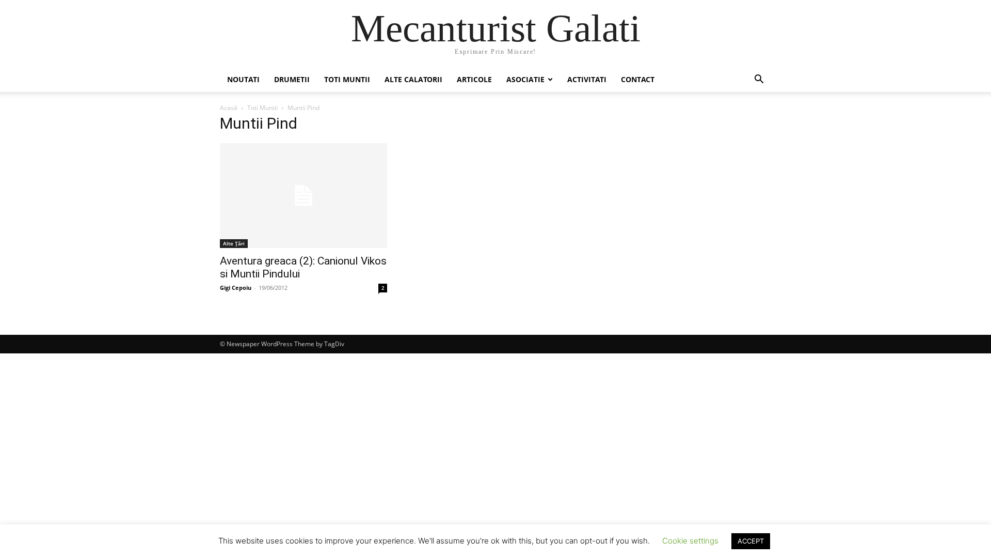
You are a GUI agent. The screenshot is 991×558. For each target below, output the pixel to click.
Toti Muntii (347, 79)
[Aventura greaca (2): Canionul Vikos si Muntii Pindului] (303, 195)
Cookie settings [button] (690, 541)
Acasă (228, 107)
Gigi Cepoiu (235, 287)
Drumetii (292, 79)
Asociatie (525, 79)
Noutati (243, 79)
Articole (474, 79)
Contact (637, 79)
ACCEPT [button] (751, 541)
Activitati (586, 79)
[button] (758, 80)
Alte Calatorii (413, 79)
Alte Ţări (234, 243)
